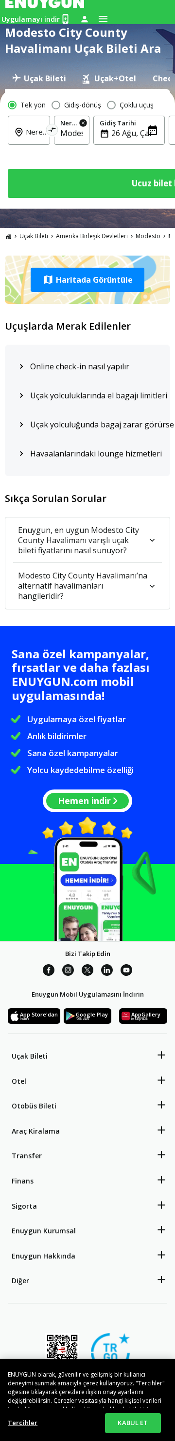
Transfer (27, 1155)
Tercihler (22, 1422)
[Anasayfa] (8, 236)
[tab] (39, 78)
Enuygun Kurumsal (44, 1230)
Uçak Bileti (33, 236)
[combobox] (35, 138)
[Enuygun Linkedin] (107, 971)
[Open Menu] (103, 19)
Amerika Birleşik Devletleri (92, 236)
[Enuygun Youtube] (126, 971)
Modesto (148, 236)
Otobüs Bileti (34, 1105)
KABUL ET (133, 1422)
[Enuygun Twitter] (87, 971)
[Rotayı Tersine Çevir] (52, 131)
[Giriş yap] (84, 19)
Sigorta (24, 1206)
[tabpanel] (87, 149)
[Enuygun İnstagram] (68, 971)
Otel (19, 1081)
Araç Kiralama (36, 1131)
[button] (87, 280)
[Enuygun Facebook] (48, 971)
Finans (23, 1180)
